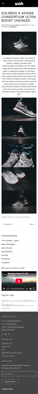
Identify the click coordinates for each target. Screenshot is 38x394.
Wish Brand (6, 308)
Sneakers (10, 217)
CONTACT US (7, 343)
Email (4, 321)
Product (13, 27)
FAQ (3, 350)
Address (4, 327)
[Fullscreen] (34, 289)
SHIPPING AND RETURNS (12, 353)
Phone (4, 324)
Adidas (4, 217)
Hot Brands (18, 300)
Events (5, 300)
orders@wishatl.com (13, 321)
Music (34, 301)
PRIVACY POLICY (8, 356)
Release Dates (18, 305)
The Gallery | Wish (29, 305)
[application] (19, 281)
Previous (8, 224)
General (10, 301)
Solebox (18, 217)
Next (32, 224)
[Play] (4, 289)
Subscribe (10, 382)
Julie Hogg (15, 25)
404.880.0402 (12, 324)
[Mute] (31, 289)
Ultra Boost (26, 217)
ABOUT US (6, 346)
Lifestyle (27, 300)
